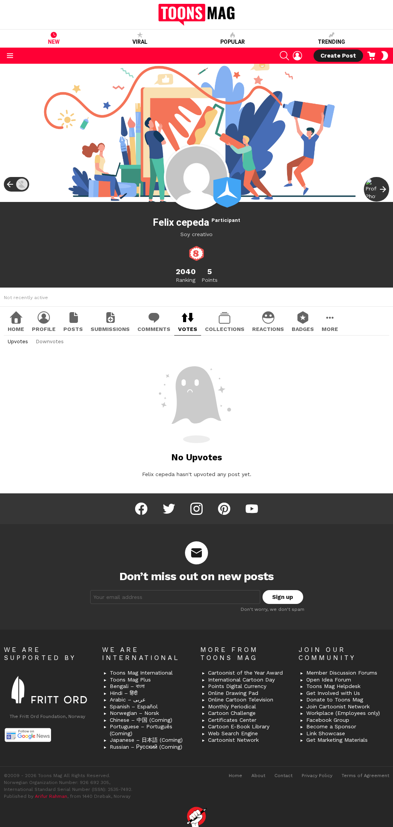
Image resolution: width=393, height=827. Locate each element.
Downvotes (50, 341)
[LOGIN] (297, 55)
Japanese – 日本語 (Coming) (146, 740)
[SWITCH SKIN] (384, 55)
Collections (224, 329)
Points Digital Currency (237, 686)
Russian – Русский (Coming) (146, 747)
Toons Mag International (141, 673)
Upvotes (18, 341)
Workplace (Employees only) (343, 713)
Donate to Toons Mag (334, 699)
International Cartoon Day (241, 679)
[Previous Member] (16, 184)
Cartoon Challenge (232, 713)
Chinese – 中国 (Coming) (141, 720)
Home (16, 329)
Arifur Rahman (51, 796)
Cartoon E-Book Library (238, 726)
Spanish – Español (134, 706)
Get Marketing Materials (337, 740)
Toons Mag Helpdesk (333, 686)
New (53, 42)
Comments (153, 329)
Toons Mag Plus (130, 679)
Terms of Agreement (365, 775)
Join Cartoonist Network (338, 706)
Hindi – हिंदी (123, 693)
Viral (139, 42)
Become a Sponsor (331, 726)
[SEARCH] (284, 55)
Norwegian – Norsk (134, 713)
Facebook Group (327, 720)
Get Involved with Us (333, 693)
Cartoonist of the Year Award (245, 673)
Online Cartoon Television (240, 699)
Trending (331, 42)
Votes (187, 329)
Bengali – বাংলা (127, 686)
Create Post (338, 55)
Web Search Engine (233, 733)
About (258, 775)
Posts (73, 329)
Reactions (268, 329)
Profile (44, 329)
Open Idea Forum (328, 679)
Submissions (110, 329)
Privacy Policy (317, 775)
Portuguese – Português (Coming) (141, 729)
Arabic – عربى (127, 699)
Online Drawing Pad (233, 693)
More (330, 329)
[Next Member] (376, 189)
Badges (303, 329)
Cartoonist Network (233, 740)
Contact (283, 775)
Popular (232, 42)
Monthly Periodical (232, 706)
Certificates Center (232, 720)
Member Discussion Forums (341, 673)
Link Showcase (325, 733)
